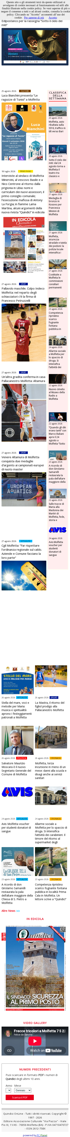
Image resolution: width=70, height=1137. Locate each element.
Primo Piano (25, 171)
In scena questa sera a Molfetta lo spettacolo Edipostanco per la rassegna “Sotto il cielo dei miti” (32, 21)
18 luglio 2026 (8, 171)
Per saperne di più (34, 17)
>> (18, 911)
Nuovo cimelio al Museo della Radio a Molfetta (57, 394)
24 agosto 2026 (55, 347)
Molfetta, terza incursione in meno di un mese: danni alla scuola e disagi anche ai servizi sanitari (50, 770)
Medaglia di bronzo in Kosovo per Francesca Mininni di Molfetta (55, 206)
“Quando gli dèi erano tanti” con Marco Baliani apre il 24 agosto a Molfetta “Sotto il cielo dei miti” (57, 437)
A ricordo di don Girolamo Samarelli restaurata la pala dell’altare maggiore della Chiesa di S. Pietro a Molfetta (57, 478)
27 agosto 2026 (9, 284)
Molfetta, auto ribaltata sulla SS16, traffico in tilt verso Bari (57, 126)
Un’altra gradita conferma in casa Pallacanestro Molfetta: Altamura (23, 379)
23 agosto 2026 (55, 309)
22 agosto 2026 (55, 385)
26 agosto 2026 (8, 697)
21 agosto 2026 (55, 194)
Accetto (53, 17)
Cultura (25, 91)
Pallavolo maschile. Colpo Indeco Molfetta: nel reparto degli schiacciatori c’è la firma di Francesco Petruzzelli (23, 294)
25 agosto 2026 (9, 91)
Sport (23, 284)
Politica (21, 758)
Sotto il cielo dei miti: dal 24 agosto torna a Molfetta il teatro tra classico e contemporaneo (58, 169)
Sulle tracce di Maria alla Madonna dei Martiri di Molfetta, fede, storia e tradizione (57, 513)
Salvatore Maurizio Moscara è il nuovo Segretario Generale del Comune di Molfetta (16, 768)
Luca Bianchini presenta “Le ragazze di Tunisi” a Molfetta (21, 97)
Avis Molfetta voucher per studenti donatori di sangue (56, 549)
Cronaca (55, 758)
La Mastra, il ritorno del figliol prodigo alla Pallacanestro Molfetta (49, 706)
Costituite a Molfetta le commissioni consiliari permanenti (56, 281)
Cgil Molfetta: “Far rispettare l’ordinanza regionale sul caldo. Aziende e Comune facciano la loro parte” (22, 552)
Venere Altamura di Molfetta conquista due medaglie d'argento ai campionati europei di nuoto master (23, 463)
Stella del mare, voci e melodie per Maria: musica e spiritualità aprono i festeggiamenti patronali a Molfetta (17, 710)
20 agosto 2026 (55, 118)
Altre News (8, 911)
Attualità (25, 541)
